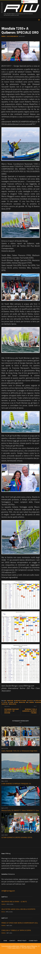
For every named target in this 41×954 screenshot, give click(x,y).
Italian (26, 1)
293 (5, 700)
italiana (11, 702)
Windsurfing (12, 704)
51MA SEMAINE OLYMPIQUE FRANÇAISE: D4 (16, 783)
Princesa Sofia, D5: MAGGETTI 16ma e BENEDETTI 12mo (20, 810)
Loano (16, 702)
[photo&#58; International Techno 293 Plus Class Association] (20, 144)
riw (28, 702)
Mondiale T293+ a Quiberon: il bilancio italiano (29, 711)
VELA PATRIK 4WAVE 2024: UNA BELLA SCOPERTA (18, 909)
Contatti (12, 941)
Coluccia (30, 700)
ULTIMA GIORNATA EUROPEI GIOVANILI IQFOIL (16, 837)
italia (5, 702)
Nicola (3, 912)
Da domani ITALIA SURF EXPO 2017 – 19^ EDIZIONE (11, 711)
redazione (22, 702)
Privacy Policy (22, 941)
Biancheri (10, 700)
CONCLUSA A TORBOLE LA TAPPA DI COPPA (16, 930)
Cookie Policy (33, 941)
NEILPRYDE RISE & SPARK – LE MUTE (14, 901)
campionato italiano (20, 700)
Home (5, 941)
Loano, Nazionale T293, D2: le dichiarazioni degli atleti (19, 751)
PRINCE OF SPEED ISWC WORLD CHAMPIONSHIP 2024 (19, 923)
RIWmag (3, 36)
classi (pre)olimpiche (12, 36)
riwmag (32, 702)
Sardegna (38, 702)
